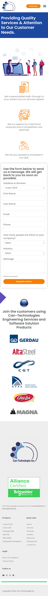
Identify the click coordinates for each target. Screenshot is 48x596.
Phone (6, 224)
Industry (8, 248)
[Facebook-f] (6, 575)
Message (8, 258)
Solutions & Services (14, 183)
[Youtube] (3, 575)
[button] (44, 6)
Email (6, 214)
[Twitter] (13, 575)
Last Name (9, 203)
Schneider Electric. (9, 509)
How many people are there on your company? (23, 236)
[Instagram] (10, 575)
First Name (9, 193)
